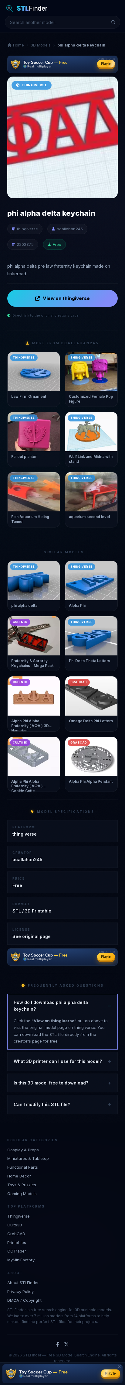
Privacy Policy (20, 1291)
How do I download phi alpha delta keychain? (51, 1006)
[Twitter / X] (66, 1345)
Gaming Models (22, 1193)
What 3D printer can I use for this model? (58, 1061)
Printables (16, 1242)
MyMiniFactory (21, 1259)
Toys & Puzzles (21, 1184)
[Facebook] (57, 1345)
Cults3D (14, 1224)
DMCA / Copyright (24, 1300)
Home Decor (19, 1176)
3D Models (41, 45)
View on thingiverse (66, 298)
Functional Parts (22, 1167)
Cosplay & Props (23, 1149)
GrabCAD (16, 1233)
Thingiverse (18, 1216)
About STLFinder (23, 1282)
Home (18, 45)
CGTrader (16, 1251)
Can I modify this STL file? (42, 1104)
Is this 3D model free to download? (51, 1082)
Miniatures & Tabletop (28, 1158)
